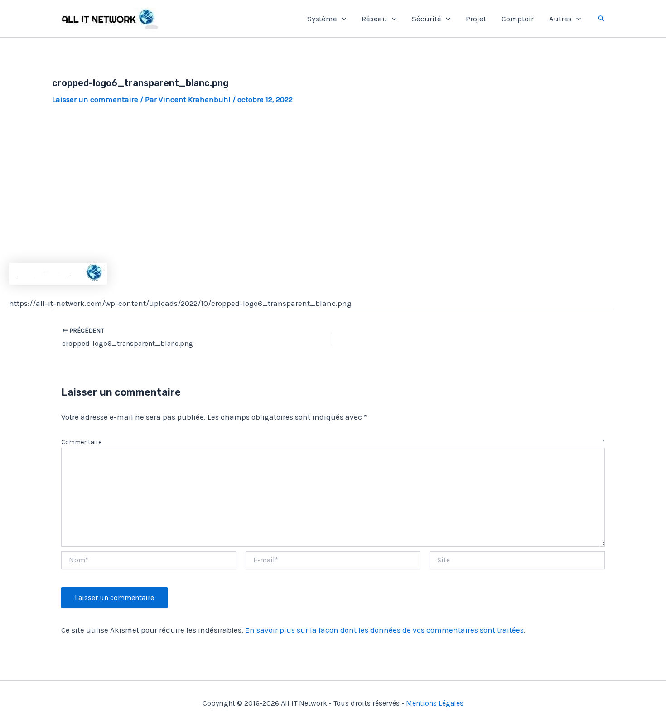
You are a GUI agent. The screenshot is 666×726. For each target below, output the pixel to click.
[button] (341, 18)
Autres (560, 18)
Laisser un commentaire (95, 99)
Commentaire (333, 442)
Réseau (374, 18)
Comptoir (518, 18)
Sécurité (426, 18)
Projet (476, 18)
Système (322, 18)
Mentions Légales (434, 703)
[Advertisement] (333, 184)
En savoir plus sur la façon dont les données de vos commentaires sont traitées (384, 629)
